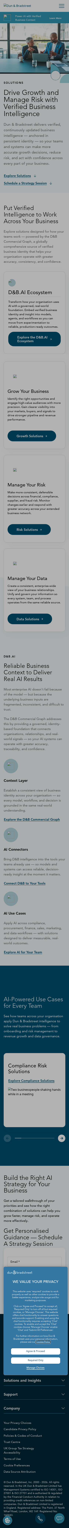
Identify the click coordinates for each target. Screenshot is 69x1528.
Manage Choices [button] (35, 1368)
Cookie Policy (43, 1342)
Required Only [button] (35, 1360)
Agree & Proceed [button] (35, 1351)
